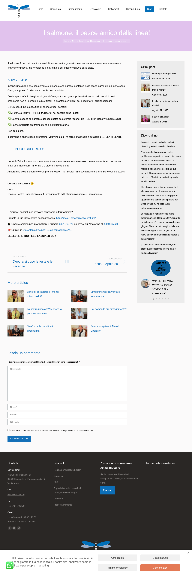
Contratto (58, 498)
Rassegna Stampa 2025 (164, 73)
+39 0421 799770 (16, 505)
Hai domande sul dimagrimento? (108, 309)
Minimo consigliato (118, 567)
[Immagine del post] (16, 296)
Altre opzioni (117, 558)
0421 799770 (66, 224)
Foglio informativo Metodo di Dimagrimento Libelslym (67, 490)
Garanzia (58, 476)
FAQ (56, 482)
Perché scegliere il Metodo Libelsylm (105, 328)
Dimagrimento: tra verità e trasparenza (105, 294)
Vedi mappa (13, 483)
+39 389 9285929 (16, 494)
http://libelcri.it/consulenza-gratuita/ (76, 218)
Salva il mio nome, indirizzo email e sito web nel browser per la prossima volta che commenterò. (52, 430)
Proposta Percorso (63, 504)
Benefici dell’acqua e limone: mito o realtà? (43, 294)
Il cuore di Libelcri (160, 116)
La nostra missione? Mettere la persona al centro (44, 311)
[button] (153, 299)
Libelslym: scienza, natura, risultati (165, 103)
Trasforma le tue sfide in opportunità (40, 328)
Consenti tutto (160, 567)
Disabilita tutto (160, 558)
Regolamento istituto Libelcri (67, 469)
